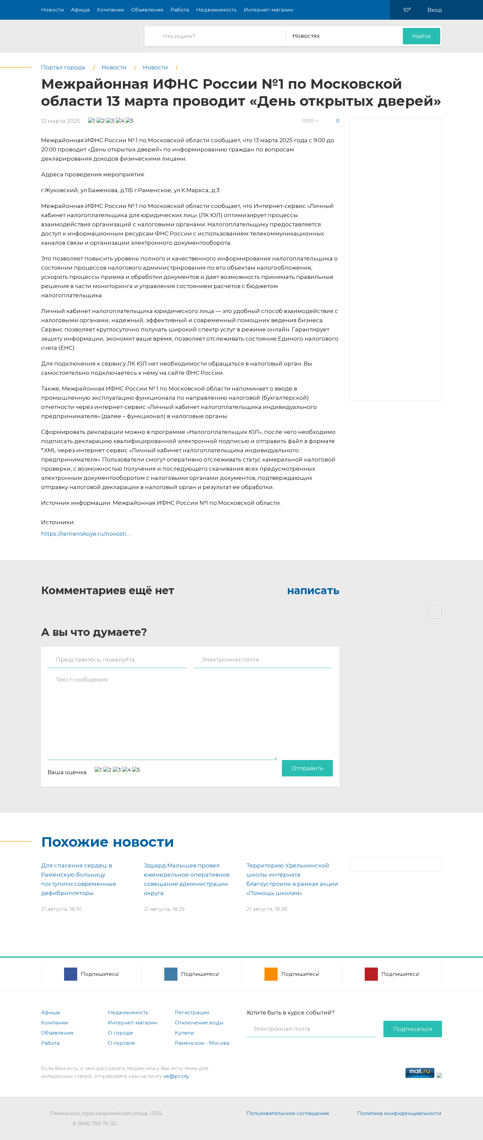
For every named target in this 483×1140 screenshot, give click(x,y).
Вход (434, 10)
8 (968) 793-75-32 (94, 1123)
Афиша (80, 10)
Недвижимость (216, 10)
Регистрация (192, 1012)
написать (313, 590)
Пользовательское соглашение (287, 1113)
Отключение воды (199, 1022)
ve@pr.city (176, 1076)
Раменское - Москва (202, 1043)
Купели (184, 1033)
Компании (110, 10)
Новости (52, 10)
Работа (180, 10)
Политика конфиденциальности (399, 1113)
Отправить (307, 768)
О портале (121, 1043)
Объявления (147, 10)
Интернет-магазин (268, 10)
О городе (120, 1033)
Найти (421, 36)
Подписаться (412, 1029)
